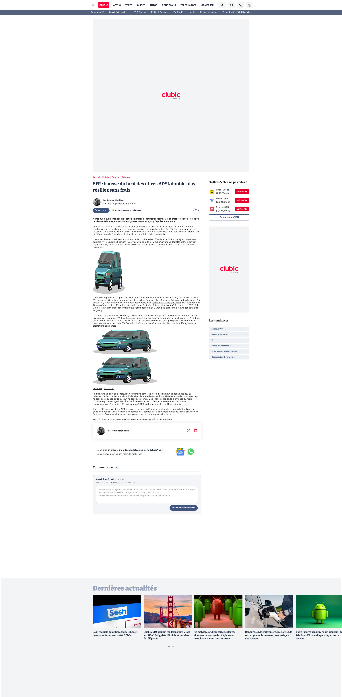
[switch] (240, 5)
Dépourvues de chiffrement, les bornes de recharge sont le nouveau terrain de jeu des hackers (268, 635)
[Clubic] (103, 5)
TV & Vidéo (179, 12)
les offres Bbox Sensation (124, 305)
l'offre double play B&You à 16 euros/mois (156, 308)
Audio (192, 12)
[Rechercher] (222, 5)
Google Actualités (133, 450)
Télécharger (188, 5)
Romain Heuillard (115, 200)
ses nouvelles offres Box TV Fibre (162, 229)
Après (109, 389)
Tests (128, 5)
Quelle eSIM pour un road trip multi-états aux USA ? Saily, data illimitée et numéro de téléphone (167, 635)
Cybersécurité (97, 12)
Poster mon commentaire (183, 508)
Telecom (126, 177)
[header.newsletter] (231, 5)
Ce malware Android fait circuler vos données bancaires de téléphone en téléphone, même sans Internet (214, 635)
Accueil (96, 177)
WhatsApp (155, 450)
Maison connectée (209, 12)
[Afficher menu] (93, 5)
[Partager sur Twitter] (335, 682)
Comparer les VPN (229, 217)
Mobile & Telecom (159, 12)
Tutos (153, 5)
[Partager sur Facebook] (335, 674)
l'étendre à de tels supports (137, 401)
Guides (141, 5)
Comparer (207, 5)
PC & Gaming (139, 12)
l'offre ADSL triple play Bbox (166, 303)
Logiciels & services (118, 12)
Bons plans (169, 5)
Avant (97, 389)
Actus (117, 5)
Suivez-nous (101, 210)
